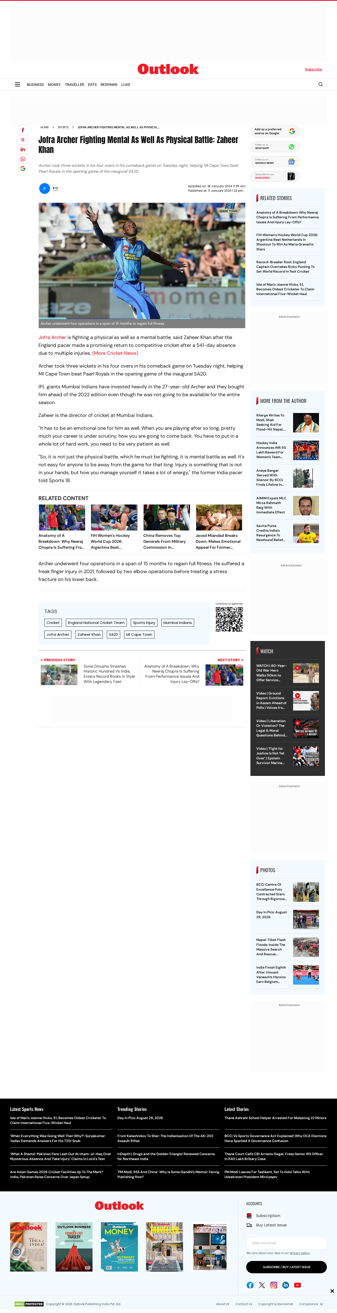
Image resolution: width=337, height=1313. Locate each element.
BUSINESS (35, 84)
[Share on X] (23, 139)
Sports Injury (144, 622)
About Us (222, 1304)
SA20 (113, 634)
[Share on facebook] (23, 130)
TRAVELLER (74, 84)
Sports (63, 127)
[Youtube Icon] (297, 1285)
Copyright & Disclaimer (275, 1304)
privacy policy (299, 1253)
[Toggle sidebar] (17, 84)
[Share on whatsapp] (23, 159)
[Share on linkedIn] (23, 149)
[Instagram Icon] (274, 1285)
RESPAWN (109, 84)
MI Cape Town (139, 634)
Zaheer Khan (89, 634)
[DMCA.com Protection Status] (29, 1304)
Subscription (268, 1216)
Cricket (53, 622)
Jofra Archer (52, 337)
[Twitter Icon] (262, 1285)
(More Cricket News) (115, 353)
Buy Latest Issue (271, 1225)
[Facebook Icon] (250, 1285)
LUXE (125, 84)
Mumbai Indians (178, 622)
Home (44, 127)
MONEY (54, 84)
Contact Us (243, 1304)
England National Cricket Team (96, 622)
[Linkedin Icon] (286, 1285)
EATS (92, 84)
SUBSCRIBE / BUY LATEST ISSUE (286, 1267)
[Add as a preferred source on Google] (23, 168)
